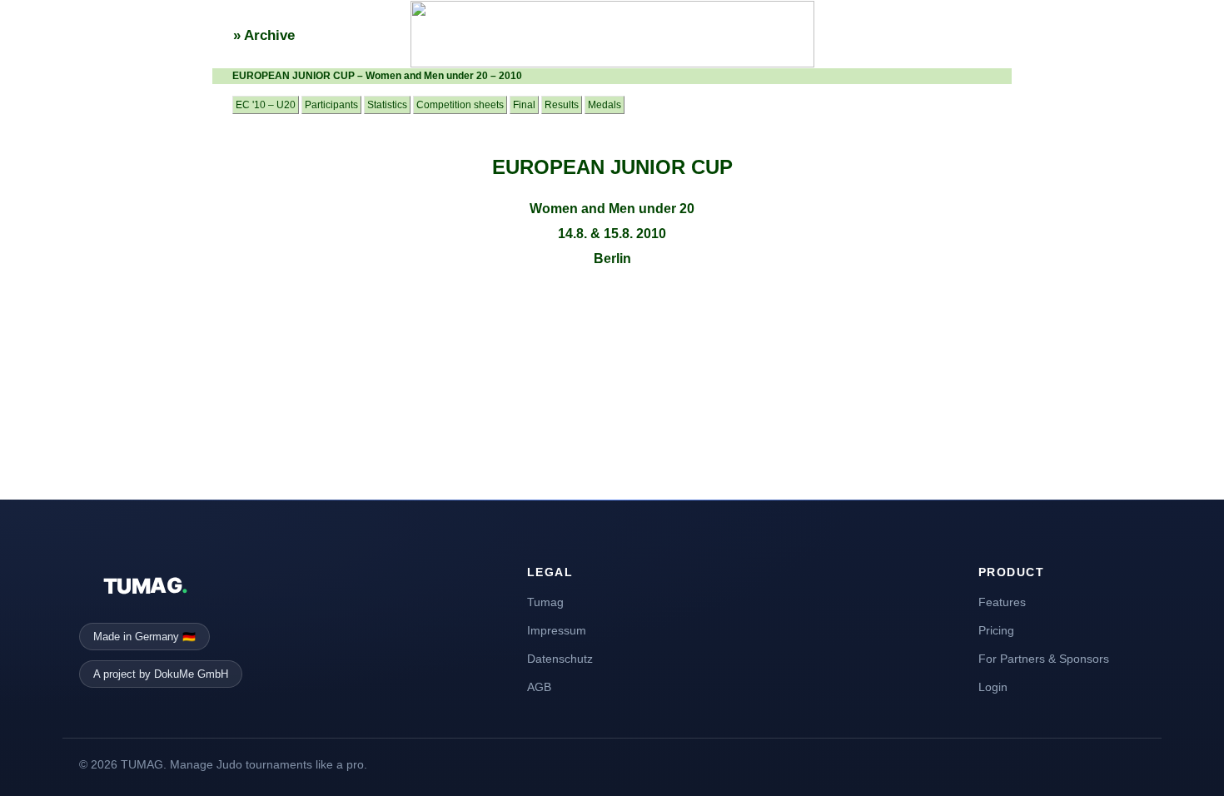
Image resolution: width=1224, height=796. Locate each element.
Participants (331, 105)
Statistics (387, 105)
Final (524, 105)
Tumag (545, 602)
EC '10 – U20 (266, 105)
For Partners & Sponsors (1043, 658)
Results (562, 105)
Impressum (556, 630)
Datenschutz (560, 658)
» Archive (264, 35)
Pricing (996, 630)
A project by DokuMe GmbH (160, 674)
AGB (539, 687)
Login (993, 687)
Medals (604, 105)
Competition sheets (460, 105)
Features (1002, 602)
